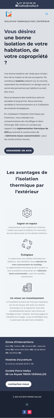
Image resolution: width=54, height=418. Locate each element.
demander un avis (19, 150)
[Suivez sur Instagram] (30, 412)
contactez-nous (18, 384)
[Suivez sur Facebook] (24, 412)
